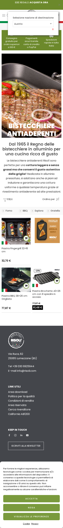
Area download (17, 392)
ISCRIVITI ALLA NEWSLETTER (25, 445)
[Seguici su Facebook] (9, 435)
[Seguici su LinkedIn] (21, 435)
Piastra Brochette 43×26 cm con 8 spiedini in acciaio (46, 294)
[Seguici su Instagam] (15, 435)
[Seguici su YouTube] (27, 435)
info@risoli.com (26, 371)
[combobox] (33, 23)
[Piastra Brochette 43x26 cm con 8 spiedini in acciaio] (46, 277)
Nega (31, 507)
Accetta (31, 498)
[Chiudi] (59, 5)
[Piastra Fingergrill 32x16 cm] (16, 231)
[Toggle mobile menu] (4, 15)
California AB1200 (19, 414)
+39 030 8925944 (23, 366)
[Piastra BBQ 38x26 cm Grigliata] (16, 280)
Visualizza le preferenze (31, 516)
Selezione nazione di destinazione (33, 18)
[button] (26, 238)
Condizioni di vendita (21, 401)
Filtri (9, 199)
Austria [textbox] (18, 24)
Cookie (26, 523)
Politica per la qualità (21, 396)
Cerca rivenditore (19, 409)
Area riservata (17, 405)
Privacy (34, 523)
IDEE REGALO (31, 2)
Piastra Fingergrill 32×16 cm (15, 250)
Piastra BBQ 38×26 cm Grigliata (14, 297)
